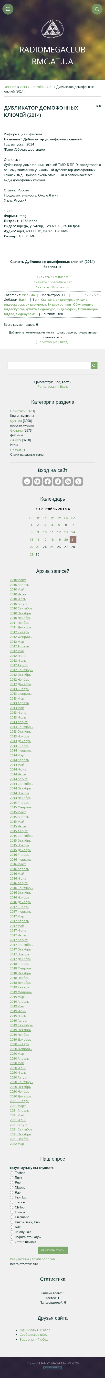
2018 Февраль (21, 968)
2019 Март (18, 996)
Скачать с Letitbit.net (52, 277)
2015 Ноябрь (19, 845)
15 (31, 539)
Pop (18, 1182)
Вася (23, 299)
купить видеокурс (40, 309)
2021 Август (19, 1124)
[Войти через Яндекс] (58, 481)
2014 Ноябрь (19, 793)
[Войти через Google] (68, 481)
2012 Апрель (19, 646)
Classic (20, 1187)
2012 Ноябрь (19, 679)
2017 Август (19, 940)
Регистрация (47, 342)
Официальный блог (35, 1330)
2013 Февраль (21, 693)
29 (31, 554)
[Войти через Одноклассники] (78, 481)
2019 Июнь (18, 1011)
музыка (16, 421)
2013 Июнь (18, 712)
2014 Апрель (19, 760)
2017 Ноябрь (19, 954)
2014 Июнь (18, 769)
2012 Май (17, 651)
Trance (20, 1202)
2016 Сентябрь (21, 888)
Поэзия (15, 450)
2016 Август (19, 883)
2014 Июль (18, 774)
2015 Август (19, 831)
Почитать (18, 411)
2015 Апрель (19, 816)
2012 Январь (19, 632)
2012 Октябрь (20, 674)
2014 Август (19, 779)
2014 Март (18, 755)
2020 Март (18, 1053)
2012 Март (18, 641)
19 (59, 539)
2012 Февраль (21, 636)
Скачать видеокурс (57, 299)
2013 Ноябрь (19, 736)
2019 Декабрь (20, 1039)
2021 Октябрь (20, 1134)
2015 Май (17, 821)
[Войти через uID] (27, 481)
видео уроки (35, 304)
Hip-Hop (20, 1197)
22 (31, 547)
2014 (23, 87)
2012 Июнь (18, 655)
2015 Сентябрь (21, 835)
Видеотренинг (59, 304)
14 (73, 532)
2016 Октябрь (20, 892)
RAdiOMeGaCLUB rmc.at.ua (52, 55)
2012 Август (19, 665)
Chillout (20, 1207)
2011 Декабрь (20, 627)
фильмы (29, 295)
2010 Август (19, 603)
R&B (18, 1227)
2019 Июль (18, 1015)
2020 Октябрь (20, 1087)
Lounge (20, 1212)
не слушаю (23, 1232)
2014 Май (17, 764)
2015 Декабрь (20, 850)
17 (44, 539)
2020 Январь (19, 1044)
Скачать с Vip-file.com (52, 287)
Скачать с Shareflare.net (53, 282)
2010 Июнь (18, 594)
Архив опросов (43, 1259)
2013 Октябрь (20, 731)
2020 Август (19, 1077)
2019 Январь (19, 987)
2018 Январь (19, 963)
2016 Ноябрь (19, 897)
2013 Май (17, 708)
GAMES (15, 440)
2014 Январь (19, 746)
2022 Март (18, 1143)
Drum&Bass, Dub (27, 1222)
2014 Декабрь (20, 798)
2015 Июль (18, 826)
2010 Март (18, 580)
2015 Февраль (21, 807)
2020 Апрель (19, 1058)
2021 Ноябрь (19, 1139)
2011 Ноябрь (19, 622)
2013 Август (19, 722)
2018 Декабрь (20, 982)
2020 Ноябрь (19, 1091)
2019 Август (19, 1020)
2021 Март (18, 1106)
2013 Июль (18, 717)
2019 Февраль (21, 992)
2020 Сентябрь (21, 1082)
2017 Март (18, 916)
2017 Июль (18, 935)
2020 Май (17, 1063)
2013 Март (18, 698)
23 (37, 547)
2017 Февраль (21, 911)
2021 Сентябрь (21, 1129)
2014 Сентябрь (21, 783)
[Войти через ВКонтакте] (37, 481)
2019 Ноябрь (19, 1034)
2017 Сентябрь (21, 944)
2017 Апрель (19, 921)
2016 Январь (19, 854)
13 (66, 532)
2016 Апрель (19, 869)
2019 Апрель (19, 1001)
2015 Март (18, 812)
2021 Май (17, 1115)
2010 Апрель (19, 584)
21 (51, 87)
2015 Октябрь (20, 840)
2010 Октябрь (20, 613)
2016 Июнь (18, 878)
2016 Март (18, 864)
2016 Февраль (21, 859)
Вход (64, 342)
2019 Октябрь (20, 1030)
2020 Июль (18, 1072)
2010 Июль (18, 599)
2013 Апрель (19, 703)
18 (51, 539)
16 (37, 539)
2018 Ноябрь (19, 978)
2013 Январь (19, 689)
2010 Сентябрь (21, 608)
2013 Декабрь (20, 741)
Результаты (19, 1259)
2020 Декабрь (20, 1096)
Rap (18, 1192)
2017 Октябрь (20, 949)
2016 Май (17, 873)
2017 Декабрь (20, 959)
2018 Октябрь (20, 973)
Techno (20, 1172)
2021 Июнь (18, 1120)
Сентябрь (38, 87)
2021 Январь (19, 1101)
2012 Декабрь (20, 684)
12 (59, 532)
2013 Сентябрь (21, 727)
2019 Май (17, 1006)
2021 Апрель (19, 1110)
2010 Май (17, 589)
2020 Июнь (18, 1068)
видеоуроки (25, 314)
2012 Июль (18, 660)
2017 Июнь (18, 930)
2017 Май (17, 926)
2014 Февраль (21, 750)
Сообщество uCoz (34, 1334)
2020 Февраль (21, 1049)
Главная (10, 87)
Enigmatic (22, 1217)
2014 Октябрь (20, 788)
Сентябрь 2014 (53, 508)
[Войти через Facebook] (47, 481)
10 (44, 532)
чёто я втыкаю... (27, 1242)
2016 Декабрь (20, 902)
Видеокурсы (66, 309)
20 (66, 539)
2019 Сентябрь (21, 1025)
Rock (18, 1178)
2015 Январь (19, 802)
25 (51, 547)
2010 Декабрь (20, 618)
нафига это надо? (28, 1237)
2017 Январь (19, 907)
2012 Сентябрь (21, 670)
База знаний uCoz (34, 1339)
